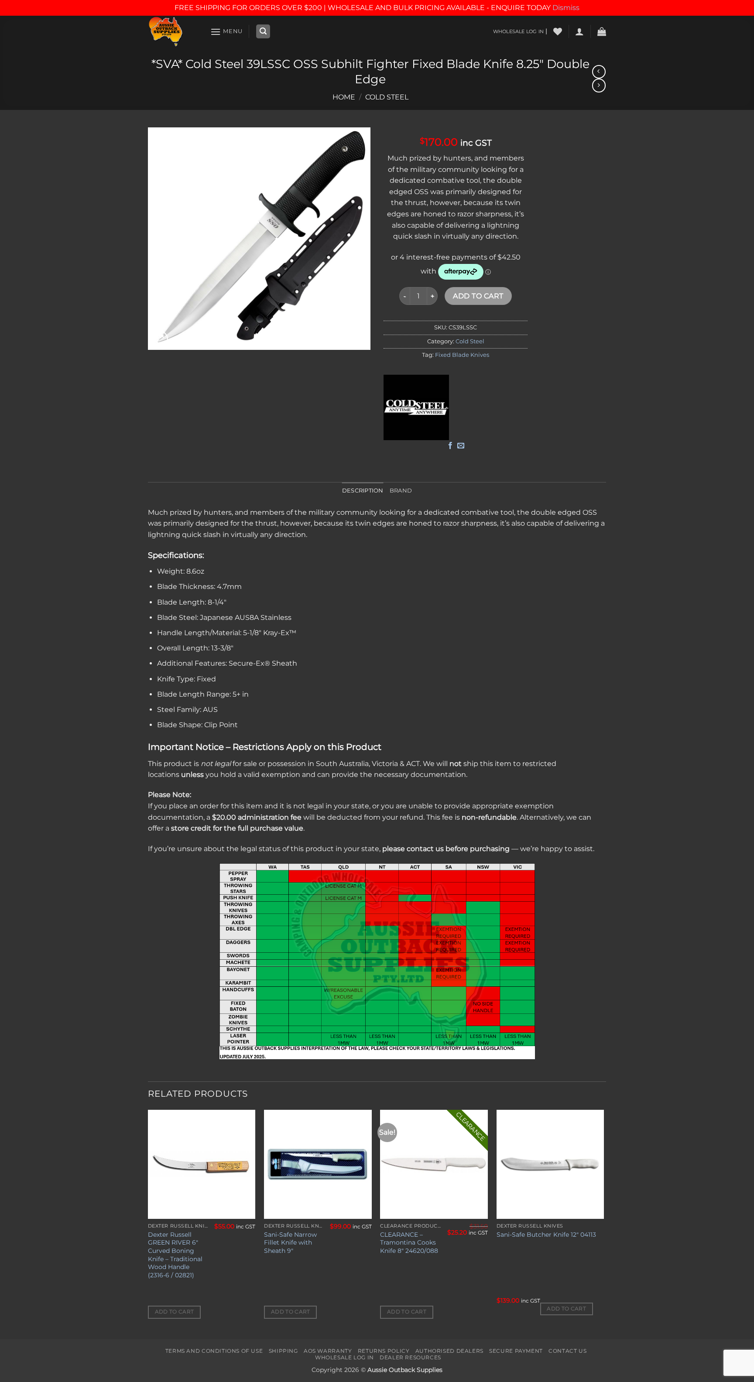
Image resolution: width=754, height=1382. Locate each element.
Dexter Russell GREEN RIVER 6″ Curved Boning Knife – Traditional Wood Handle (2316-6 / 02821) (175, 1255)
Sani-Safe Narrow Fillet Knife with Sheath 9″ (290, 1243)
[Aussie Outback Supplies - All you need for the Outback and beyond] (172, 32)
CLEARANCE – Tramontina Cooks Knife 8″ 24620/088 (409, 1243)
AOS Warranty (328, 1351)
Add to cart (478, 296)
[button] (226, 31)
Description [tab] (363, 490)
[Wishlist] (557, 31)
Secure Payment (516, 1351)
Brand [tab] (401, 490)
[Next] (603, 1224)
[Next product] (599, 72)
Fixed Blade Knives (462, 355)
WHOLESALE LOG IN (518, 31)
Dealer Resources (410, 1357)
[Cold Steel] (416, 407)
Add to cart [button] (174, 1312)
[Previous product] (599, 85)
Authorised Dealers (449, 1351)
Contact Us (567, 1351)
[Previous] (148, 1224)
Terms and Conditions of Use (214, 1351)
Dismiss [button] (565, 7)
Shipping (283, 1351)
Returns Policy (384, 1351)
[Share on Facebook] (450, 446)
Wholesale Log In (344, 1357)
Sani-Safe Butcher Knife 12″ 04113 (546, 1234)
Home (343, 97)
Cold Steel (386, 97)
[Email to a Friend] (460, 446)
